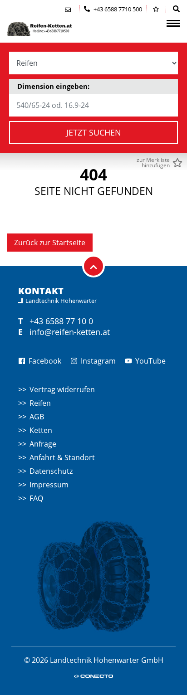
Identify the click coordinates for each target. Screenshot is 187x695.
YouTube (149, 361)
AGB (37, 416)
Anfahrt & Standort (62, 457)
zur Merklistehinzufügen (153, 162)
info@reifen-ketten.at (70, 331)
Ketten (41, 430)
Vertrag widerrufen (62, 389)
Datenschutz (51, 471)
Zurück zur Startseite (49, 243)
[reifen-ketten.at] (52, 29)
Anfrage (43, 443)
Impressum (49, 484)
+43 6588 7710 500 (117, 9)
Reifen (40, 403)
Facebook (44, 361)
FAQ (36, 498)
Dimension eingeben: (53, 86)
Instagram (97, 361)
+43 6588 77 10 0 (61, 321)
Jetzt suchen (93, 132)
